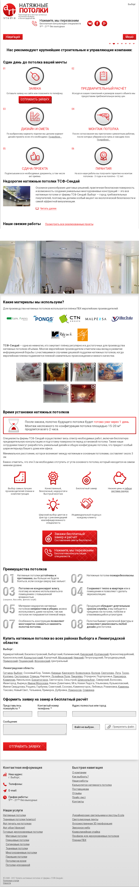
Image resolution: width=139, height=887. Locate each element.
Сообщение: (10, 721)
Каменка (123, 686)
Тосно (125, 673)
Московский (65, 657)
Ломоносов (75, 690)
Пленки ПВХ (79, 840)
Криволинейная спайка (86, 831)
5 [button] (125, 43)
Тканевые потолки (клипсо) (19, 819)
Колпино (8, 676)
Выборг (18, 673)
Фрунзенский (42, 661)
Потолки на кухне (16, 860)
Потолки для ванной (18, 865)
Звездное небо (81, 827)
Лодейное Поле (60, 676)
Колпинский (101, 654)
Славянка (88, 690)
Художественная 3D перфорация (92, 823)
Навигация (13, 37)
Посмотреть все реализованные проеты (69, 224)
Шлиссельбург (86, 679)
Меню (129, 37)
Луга (118, 673)
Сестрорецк (21, 676)
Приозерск (119, 676)
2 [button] (113, 43)
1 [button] (109, 43)
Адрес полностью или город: (89, 705)
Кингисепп (68, 673)
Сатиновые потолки (18, 844)
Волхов (95, 673)
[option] (69, 272)
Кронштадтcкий (33, 657)
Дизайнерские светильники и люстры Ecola (98, 815)
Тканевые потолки (17, 848)
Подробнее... (55, 137)
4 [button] (121, 43)
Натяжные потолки (14, 815)
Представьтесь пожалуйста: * (12, 707)
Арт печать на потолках (17, 823)
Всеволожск (83, 673)
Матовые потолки (16, 836)
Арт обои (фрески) (14, 827)
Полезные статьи (11, 880)
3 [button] (117, 43)
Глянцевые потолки (17, 840)
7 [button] (133, 43)
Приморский (10, 661)
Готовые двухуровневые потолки (23, 831)
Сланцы (34, 676)
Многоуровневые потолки (21, 852)
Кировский (86, 654)
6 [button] (129, 43)
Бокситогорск (40, 679)
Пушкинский (26, 661)
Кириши (56, 673)
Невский (79, 657)
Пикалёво (77, 676)
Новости (7, 883)
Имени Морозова (38, 683)
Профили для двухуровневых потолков (95, 836)
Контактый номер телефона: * (48, 707)
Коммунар (9, 679)
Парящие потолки (16, 856)
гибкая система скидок (121, 489)
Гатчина (8, 673)
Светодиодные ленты (85, 819)
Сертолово (107, 673)
